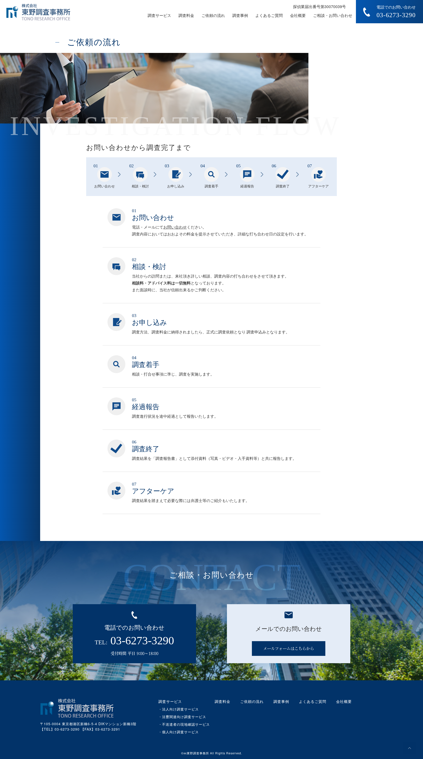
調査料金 (186, 15)
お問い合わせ (175, 227)
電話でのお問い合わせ (396, 12)
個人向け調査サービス (180, 731)
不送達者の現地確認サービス (186, 724)
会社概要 (298, 15)
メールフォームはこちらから (288, 648)
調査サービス (170, 701)
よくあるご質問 (269, 15)
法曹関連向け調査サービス (184, 716)
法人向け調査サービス (180, 709)
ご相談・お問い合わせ (332, 15)
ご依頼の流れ (213, 15)
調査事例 (240, 15)
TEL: (134, 640)
